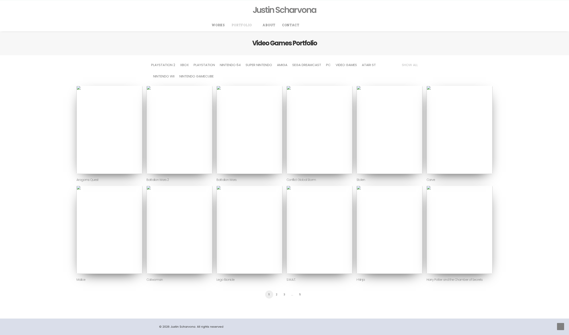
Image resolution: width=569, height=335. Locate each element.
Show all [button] (410, 65)
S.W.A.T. (291, 279)
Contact (290, 25)
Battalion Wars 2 (157, 180)
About (268, 25)
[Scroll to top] (560, 326)
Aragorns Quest (87, 180)
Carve (431, 180)
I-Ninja (361, 279)
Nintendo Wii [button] (163, 76)
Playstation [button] (204, 65)
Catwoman (154, 279)
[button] (310, 25)
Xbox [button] (184, 65)
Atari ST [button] (369, 65)
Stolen (361, 180)
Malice (80, 279)
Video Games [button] (346, 65)
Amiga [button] (282, 65)
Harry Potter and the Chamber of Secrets (455, 279)
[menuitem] (218, 25)
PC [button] (328, 65)
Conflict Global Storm (301, 180)
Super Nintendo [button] (259, 65)
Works (218, 25)
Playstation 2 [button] (163, 65)
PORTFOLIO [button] (242, 25)
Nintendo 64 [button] (230, 65)
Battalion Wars (226, 180)
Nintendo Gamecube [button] (196, 76)
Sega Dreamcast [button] (306, 65)
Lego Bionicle (225, 279)
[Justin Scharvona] (284, 9)
